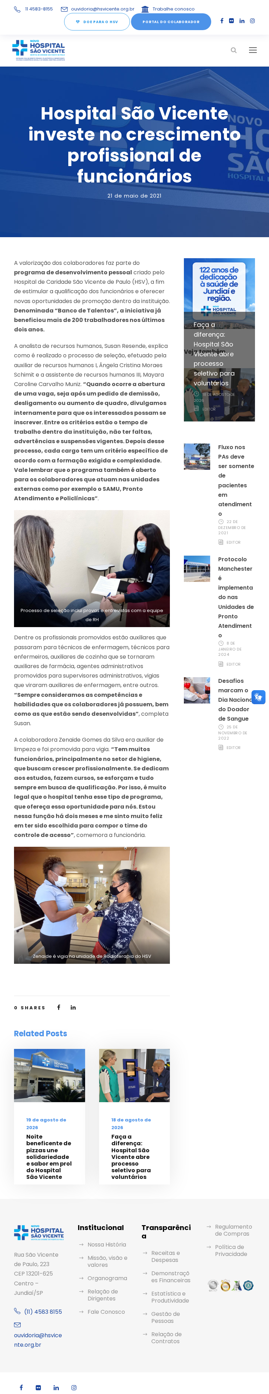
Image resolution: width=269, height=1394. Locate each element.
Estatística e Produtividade (170, 1297)
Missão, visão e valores (107, 1261)
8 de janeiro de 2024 (230, 648)
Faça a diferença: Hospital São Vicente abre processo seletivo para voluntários (131, 1157)
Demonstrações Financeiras (171, 1276)
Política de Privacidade (231, 1250)
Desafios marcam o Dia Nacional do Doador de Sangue (236, 700)
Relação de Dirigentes (103, 1295)
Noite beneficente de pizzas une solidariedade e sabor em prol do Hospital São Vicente (49, 1157)
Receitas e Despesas (165, 1256)
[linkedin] (242, 21)
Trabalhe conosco (174, 9)
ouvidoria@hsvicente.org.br (102, 9)
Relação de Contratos (166, 1337)
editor (209, 409)
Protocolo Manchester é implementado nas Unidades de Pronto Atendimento (236, 597)
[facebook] (221, 21)
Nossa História (107, 1245)
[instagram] (252, 21)
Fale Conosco (106, 1312)
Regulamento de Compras (233, 1230)
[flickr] (231, 21)
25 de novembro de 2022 (233, 732)
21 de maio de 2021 (135, 195)
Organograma (107, 1278)
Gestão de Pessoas (165, 1317)
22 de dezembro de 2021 (232, 527)
